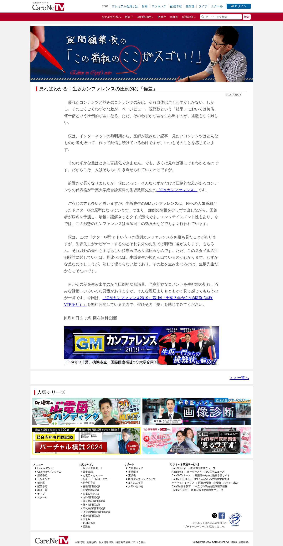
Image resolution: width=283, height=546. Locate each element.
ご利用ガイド (135, 468)
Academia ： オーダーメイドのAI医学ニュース (198, 471)
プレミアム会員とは (125, 6)
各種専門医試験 (91, 486)
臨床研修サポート (93, 468)
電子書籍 (88, 471)
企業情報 (80, 542)
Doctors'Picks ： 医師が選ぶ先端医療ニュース (198, 490)
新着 (145, 6)
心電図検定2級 (91, 490)
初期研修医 (89, 523)
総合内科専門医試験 (94, 501)
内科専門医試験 (91, 497)
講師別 (174, 16)
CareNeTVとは (45, 468)
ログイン (240, 6)
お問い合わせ (135, 486)
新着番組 (42, 475)
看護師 (86, 526)
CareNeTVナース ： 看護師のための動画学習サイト (201, 475)
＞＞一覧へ (239, 378)
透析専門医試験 (91, 515)
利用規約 (92, 542)
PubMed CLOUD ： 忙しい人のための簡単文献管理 (200, 479)
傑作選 (190, 6)
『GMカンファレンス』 (177, 190)
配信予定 (176, 6)
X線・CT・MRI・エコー (96, 479)
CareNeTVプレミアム (49, 471)
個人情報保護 (106, 542)
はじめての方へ (111, 16)
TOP (105, 6)
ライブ (202, 6)
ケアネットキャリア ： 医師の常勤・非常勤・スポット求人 (205, 482)
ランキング (159, 6)
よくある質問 (135, 482)
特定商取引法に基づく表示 (131, 542)
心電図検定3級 (91, 493)
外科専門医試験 (91, 504)
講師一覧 (42, 490)
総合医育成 (89, 482)
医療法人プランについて (142, 479)
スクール (217, 6)
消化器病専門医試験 (94, 508)
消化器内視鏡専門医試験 (96, 512)
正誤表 (132, 475)
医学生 (162, 16)
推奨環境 (133, 471)
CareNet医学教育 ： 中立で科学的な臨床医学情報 (199, 486)
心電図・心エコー (93, 475)
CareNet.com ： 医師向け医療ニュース (193, 468)
